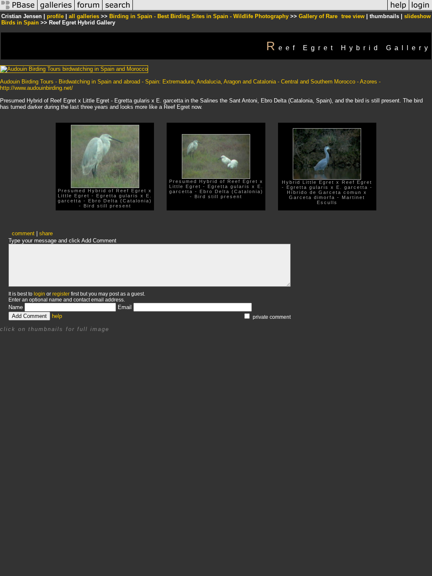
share (46, 233)
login (39, 294)
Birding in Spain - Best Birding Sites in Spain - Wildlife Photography (199, 16)
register (61, 294)
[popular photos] (260, 10)
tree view (352, 16)
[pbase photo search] (118, 10)
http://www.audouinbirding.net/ (36, 88)
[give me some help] (398, 10)
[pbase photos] (19, 10)
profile (55, 16)
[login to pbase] (420, 10)
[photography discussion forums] (89, 10)
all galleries (84, 16)
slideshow (417, 16)
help (57, 316)
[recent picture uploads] (56, 10)
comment (23, 233)
